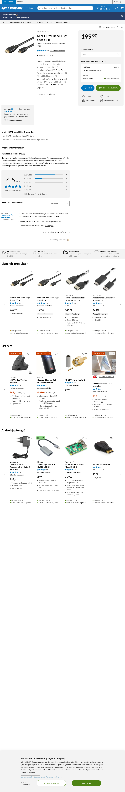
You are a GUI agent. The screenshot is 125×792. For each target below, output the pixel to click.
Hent (90, 88)
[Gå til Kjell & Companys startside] (12, 8)
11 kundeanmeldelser (57, 51)
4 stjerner (28, 178)
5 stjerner (28, 175)
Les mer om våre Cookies (30, 777)
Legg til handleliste (108, 27)
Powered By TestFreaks (58, 240)
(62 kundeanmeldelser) (100, 470)
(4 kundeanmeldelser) (44, 472)
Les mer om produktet (46, 94)
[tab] (9, 2)
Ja (61, 232)
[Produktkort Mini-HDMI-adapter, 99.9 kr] (104, 447)
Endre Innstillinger (25, 783)
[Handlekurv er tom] (122, 8)
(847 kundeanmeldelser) (73, 306)
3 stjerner (28, 182)
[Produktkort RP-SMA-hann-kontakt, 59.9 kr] (76, 363)
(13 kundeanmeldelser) (44, 306)
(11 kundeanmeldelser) (44, 388)
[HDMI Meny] (33, 22)
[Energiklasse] (95, 377)
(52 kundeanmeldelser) (17, 306)
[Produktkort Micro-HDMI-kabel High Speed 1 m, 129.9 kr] (48, 280)
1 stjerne (27, 190)
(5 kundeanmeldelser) (17, 475)
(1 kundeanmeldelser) (72, 385)
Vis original (49, 226)
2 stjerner (28, 186)
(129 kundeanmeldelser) (73, 472)
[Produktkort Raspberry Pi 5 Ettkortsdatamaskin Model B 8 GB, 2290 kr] (76, 447)
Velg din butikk (88, 78)
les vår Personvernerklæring (51, 777)
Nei (66, 232)
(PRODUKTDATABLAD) (106, 377)
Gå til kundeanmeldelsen (13, 120)
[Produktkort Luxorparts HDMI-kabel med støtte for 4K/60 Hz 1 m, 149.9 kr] (76, 280)
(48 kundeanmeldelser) (17, 388)
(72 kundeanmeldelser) (100, 306)
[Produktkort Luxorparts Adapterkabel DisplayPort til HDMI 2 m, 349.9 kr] (104, 280)
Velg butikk (26, 333)
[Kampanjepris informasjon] (24, 393)
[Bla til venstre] (4, 305)
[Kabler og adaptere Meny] (25, 22)
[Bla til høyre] (121, 305)
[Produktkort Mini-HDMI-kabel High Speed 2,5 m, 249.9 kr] (21, 280)
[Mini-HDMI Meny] (44, 22)
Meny (32, 8)
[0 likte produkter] (116, 8)
